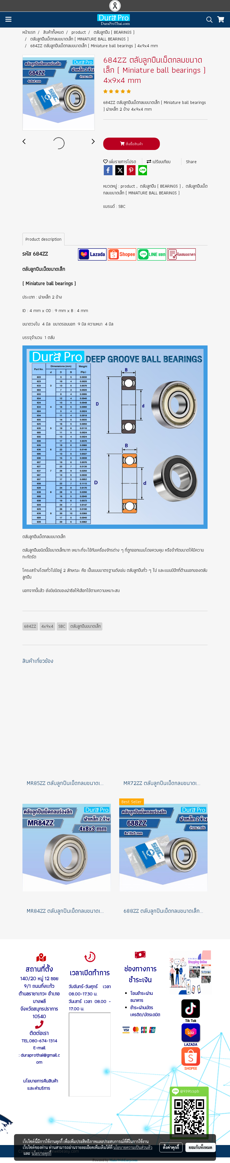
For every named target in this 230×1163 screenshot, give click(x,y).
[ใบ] (181, 253)
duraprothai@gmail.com (40, 1058)
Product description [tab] (43, 239)
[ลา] (191, 1034)
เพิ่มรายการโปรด (122, 161)
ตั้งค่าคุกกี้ (171, 1147)
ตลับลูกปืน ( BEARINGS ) (161, 186)
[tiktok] (191, 1010)
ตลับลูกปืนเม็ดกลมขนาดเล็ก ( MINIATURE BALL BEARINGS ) (155, 189)
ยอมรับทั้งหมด (200, 1147)
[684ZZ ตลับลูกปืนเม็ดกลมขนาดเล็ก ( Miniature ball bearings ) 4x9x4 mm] (59, 93)
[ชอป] (191, 1058)
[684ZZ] (92, 253)
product (128, 186)
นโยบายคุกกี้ (41, 1153)
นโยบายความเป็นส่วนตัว (132, 1147)
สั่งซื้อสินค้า (134, 144)
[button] (207, 20)
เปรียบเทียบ (161, 161)
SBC (121, 206)
